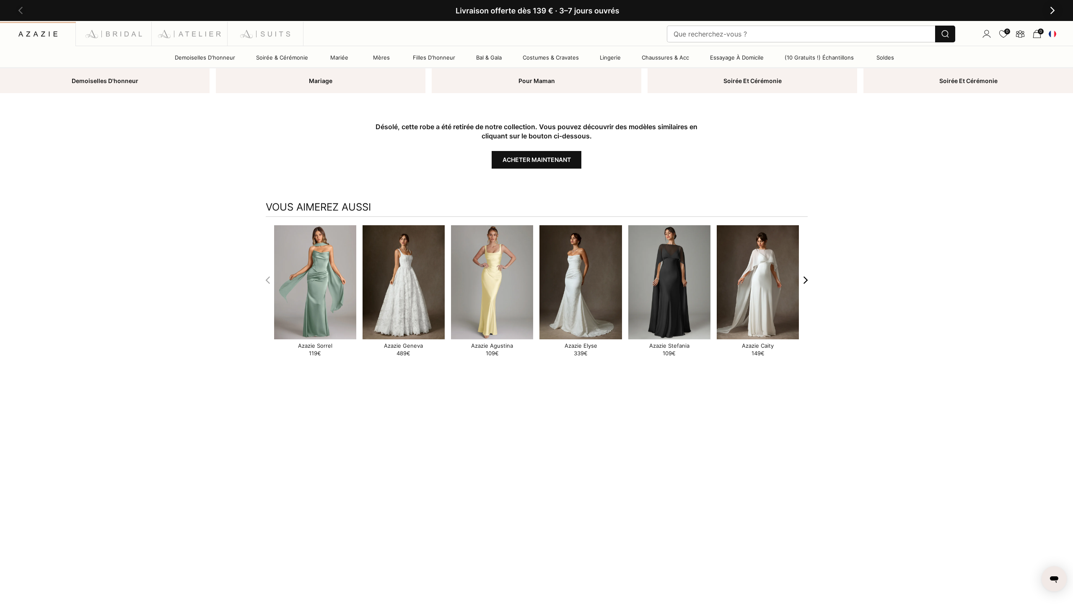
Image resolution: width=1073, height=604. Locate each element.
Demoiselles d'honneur (105, 80)
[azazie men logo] (265, 34)
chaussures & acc (665, 57)
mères (381, 57)
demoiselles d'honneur (205, 57)
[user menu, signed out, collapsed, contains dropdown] (987, 34)
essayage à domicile (737, 57)
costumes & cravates (551, 57)
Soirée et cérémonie (752, 80)
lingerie (610, 57)
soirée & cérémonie (282, 57)
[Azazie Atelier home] (190, 34)
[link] (1003, 34)
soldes (885, 57)
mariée (339, 57)
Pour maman (536, 80)
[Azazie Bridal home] (114, 34)
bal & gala (489, 57)
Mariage (320, 80)
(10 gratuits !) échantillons (819, 57)
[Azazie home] (38, 34)
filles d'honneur (434, 57)
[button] (20, 11)
